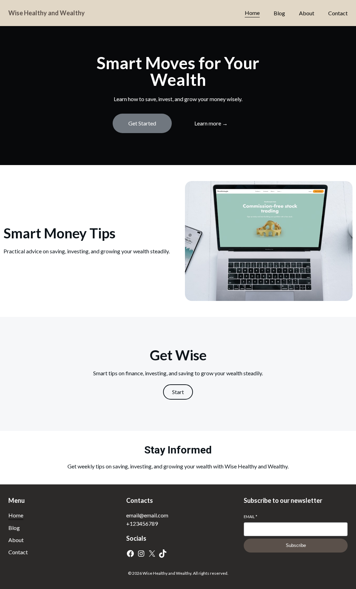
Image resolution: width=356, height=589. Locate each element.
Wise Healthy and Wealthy (46, 13)
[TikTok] (163, 553)
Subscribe (296, 545)
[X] (152, 553)
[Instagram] (141, 553)
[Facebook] (130, 553)
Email (250, 516)
